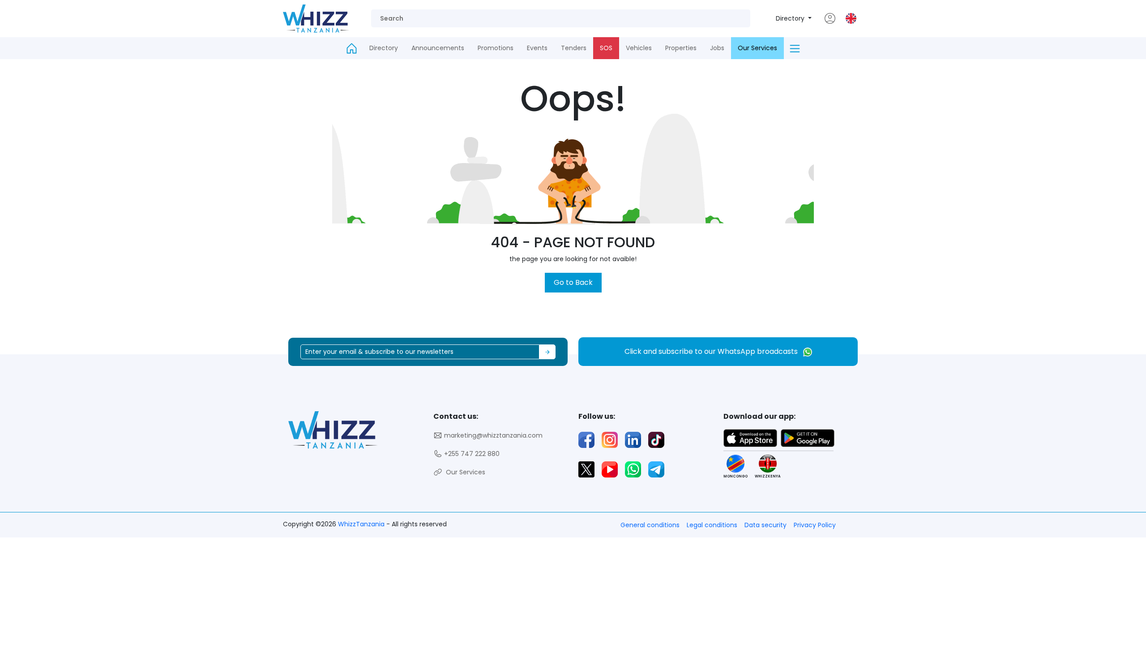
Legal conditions (712, 524)
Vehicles (639, 47)
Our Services (757, 47)
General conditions (650, 524)
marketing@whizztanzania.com (492, 435)
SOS (606, 47)
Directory (791, 18)
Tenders (573, 47)
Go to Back (573, 282)
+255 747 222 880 (471, 453)
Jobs (717, 47)
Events (537, 47)
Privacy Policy (815, 524)
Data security (765, 524)
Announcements (437, 47)
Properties (681, 47)
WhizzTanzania (362, 524)
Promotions (495, 47)
